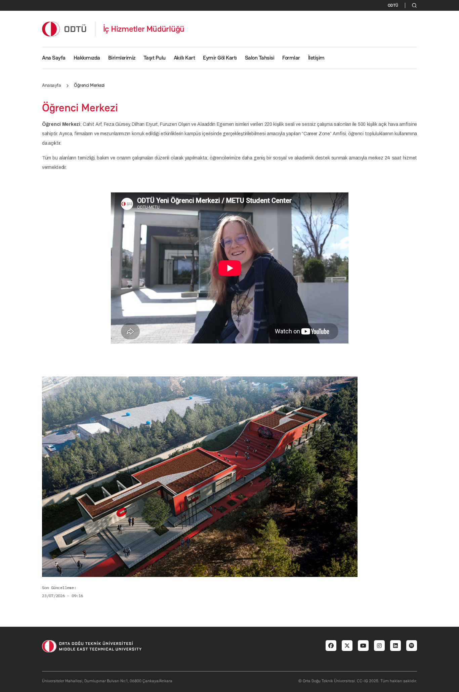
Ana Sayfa (54, 57)
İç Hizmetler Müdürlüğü (144, 29)
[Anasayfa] (64, 28)
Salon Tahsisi (260, 57)
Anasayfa (51, 85)
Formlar (291, 57)
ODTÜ (393, 5)
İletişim (316, 57)
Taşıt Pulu (154, 57)
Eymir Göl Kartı (220, 57)
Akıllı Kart (184, 57)
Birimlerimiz (121, 57)
